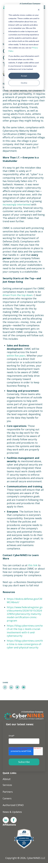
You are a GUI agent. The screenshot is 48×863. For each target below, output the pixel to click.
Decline (24, 83)
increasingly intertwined (17, 204)
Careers (7, 798)
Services (7, 785)
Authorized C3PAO (13, 805)
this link (32, 565)
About (7, 779)
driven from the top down (18, 295)
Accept (24, 76)
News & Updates (12, 811)
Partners (8, 791)
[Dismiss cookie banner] (39, 10)
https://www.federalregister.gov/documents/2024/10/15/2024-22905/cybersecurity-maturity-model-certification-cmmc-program (25, 614)
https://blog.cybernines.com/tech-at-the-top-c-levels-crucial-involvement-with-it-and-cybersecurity (25, 630)
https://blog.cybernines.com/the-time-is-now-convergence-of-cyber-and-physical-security (25, 644)
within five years (16, 355)
